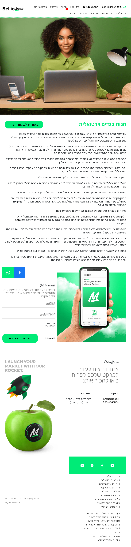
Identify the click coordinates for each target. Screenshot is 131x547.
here (18, 219)
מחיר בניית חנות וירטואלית (108, 503)
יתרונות (64, 7)
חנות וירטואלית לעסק (110, 487)
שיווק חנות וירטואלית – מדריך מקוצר (104, 521)
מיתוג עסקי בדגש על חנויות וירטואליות (103, 524)
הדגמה (72, 13)
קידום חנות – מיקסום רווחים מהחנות (104, 517)
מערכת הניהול (40, 7)
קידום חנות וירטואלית (110, 495)
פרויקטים (54, 7)
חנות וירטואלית (90, 7)
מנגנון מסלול (106, 13)
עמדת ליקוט (121, 13)
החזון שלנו (74, 7)
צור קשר (94, 13)
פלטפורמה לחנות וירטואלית (107, 499)
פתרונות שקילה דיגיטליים (108, 540)
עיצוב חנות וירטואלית (110, 480)
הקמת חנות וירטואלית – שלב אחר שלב (102, 513)
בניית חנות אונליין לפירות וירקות (106, 536)
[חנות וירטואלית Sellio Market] (12, 9)
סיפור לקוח (83, 13)
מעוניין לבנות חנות (24, 124)
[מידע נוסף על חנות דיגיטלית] (112, 465)
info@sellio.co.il (53, 338)
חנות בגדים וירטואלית (110, 507)
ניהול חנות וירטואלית (110, 491)
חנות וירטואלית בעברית (109, 484)
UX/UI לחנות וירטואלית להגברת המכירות (101, 528)
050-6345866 (111, 402)
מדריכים (116, 532)
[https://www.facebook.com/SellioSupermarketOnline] (19, 272)
